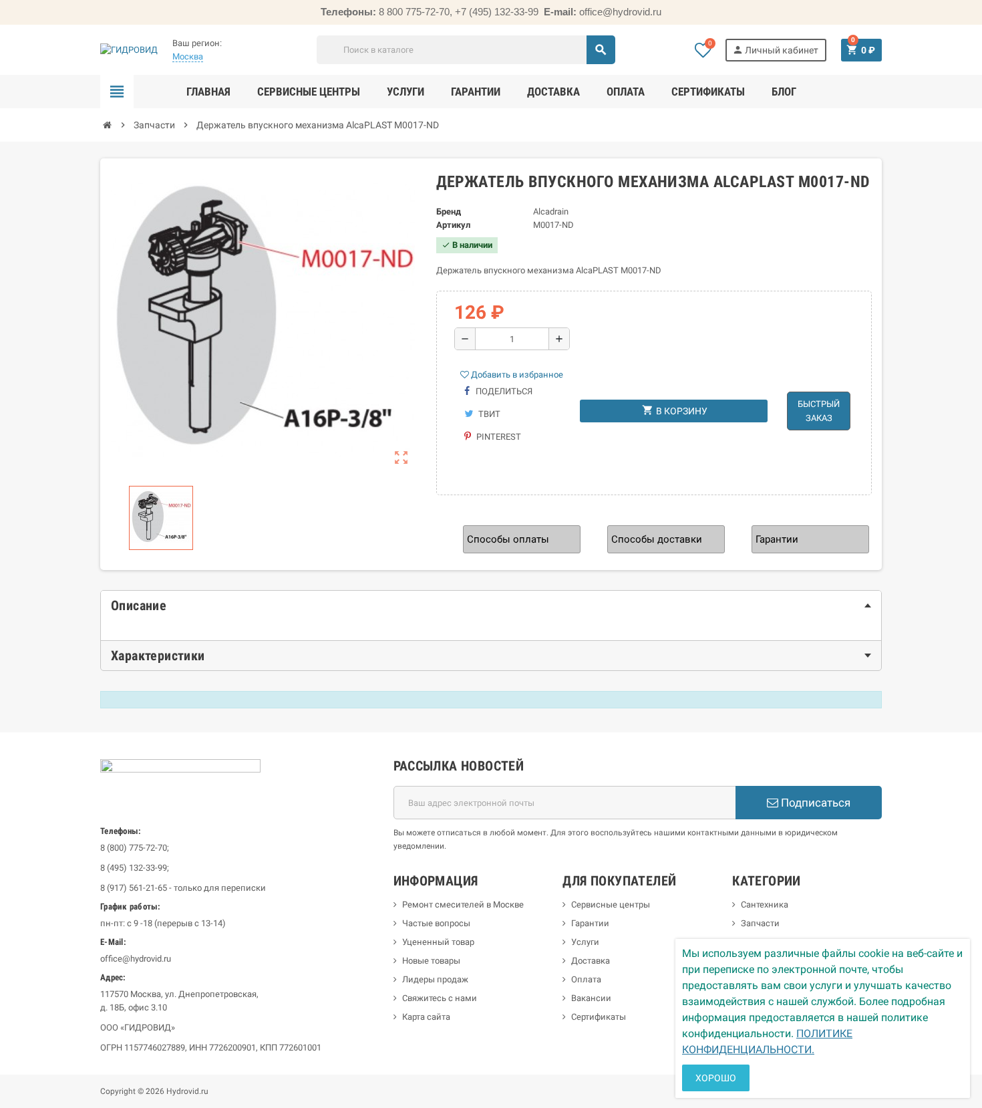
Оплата (586, 979)
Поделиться (503, 391)
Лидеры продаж (435, 979)
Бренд (448, 211)
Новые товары (431, 961)
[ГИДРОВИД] (129, 49)
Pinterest (497, 437)
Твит (488, 414)
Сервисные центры (610, 904)
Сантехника (764, 904)
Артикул (453, 225)
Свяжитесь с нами (439, 998)
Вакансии (591, 998)
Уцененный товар (438, 942)
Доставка (590, 961)
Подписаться (814, 802)
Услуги (585, 942)
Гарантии (590, 923)
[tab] (491, 605)
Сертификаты (598, 1017)
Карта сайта (426, 1017)
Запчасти (760, 923)
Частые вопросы (436, 923)
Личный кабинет (775, 49)
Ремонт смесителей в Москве (463, 904)
